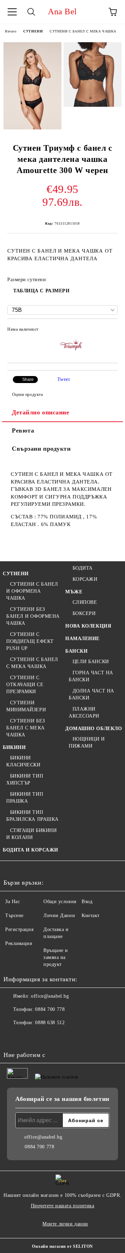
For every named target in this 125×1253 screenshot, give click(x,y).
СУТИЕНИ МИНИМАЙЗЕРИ (26, 706)
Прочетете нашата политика (62, 1205)
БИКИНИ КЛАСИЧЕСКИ (23, 761)
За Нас (12, 901)
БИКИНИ (14, 747)
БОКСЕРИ (84, 613)
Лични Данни (59, 915)
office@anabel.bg (50, 996)
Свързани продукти (41, 448)
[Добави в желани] (108, 330)
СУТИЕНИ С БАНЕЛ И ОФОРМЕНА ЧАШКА (32, 591)
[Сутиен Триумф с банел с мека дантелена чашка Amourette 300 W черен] (32, 85)
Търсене (14, 915)
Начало (10, 31)
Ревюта (23, 430)
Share (28, 379)
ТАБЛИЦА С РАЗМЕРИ (41, 290)
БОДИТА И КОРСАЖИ (30, 850)
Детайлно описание (40, 412)
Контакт (91, 915)
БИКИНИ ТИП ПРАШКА (24, 797)
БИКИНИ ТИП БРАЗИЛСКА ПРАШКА (32, 816)
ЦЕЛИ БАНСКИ (91, 661)
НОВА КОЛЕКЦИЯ (88, 626)
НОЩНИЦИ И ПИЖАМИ (87, 742)
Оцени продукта (27, 394)
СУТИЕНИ (33, 31)
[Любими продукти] (94, 11)
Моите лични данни (65, 1223)
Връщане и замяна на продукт (55, 957)
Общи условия (59, 901)
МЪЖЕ (73, 591)
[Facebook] (12, 1036)
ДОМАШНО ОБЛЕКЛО (93, 728)
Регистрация (19, 929)
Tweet (63, 379)
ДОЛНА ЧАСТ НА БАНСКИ (91, 694)
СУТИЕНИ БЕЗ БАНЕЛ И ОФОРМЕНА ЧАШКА (33, 616)
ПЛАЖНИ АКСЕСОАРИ (84, 712)
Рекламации (19, 943)
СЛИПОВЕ (85, 602)
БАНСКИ (76, 651)
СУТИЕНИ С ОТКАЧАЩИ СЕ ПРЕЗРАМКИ (24, 684)
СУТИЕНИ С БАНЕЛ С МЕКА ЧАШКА (83, 31)
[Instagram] (27, 1036)
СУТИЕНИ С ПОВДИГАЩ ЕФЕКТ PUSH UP (30, 641)
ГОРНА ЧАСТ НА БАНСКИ (91, 676)
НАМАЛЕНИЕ (82, 638)
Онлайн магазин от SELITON (62, 1246)
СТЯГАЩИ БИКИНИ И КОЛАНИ (31, 834)
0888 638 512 (50, 1022)
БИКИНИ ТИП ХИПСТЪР (24, 779)
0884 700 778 (50, 1009)
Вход (87, 901)
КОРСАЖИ (85, 579)
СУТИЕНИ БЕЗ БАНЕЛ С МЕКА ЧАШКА (25, 727)
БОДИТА (83, 568)
